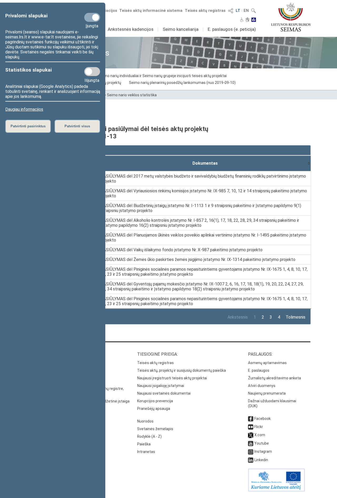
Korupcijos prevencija (155, 401)
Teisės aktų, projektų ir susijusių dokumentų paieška (181, 370)
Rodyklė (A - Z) (149, 436)
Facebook (262, 418)
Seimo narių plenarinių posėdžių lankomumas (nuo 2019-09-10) (182, 83)
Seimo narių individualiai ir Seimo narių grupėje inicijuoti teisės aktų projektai (163, 76)
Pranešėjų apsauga (153, 408)
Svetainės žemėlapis (155, 429)
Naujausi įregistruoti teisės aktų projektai (172, 378)
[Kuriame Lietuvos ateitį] (276, 490)
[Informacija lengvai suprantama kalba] (253, 20)
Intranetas (146, 452)
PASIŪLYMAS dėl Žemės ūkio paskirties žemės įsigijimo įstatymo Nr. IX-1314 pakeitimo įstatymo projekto (198, 259)
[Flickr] (250, 427)
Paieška (144, 444)
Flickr (258, 427)
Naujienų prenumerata (267, 393)
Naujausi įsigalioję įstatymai (160, 386)
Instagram (263, 451)
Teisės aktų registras (205, 10)
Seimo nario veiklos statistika (132, 95)
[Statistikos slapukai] (92, 71)
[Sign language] (247, 20)
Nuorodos (145, 421)
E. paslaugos (258, 370)
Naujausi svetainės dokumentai (164, 393)
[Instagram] (250, 451)
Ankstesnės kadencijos (130, 29)
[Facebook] (250, 418)
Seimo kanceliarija (181, 29)
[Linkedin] (250, 460)
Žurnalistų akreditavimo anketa (274, 378)
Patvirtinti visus (77, 126)
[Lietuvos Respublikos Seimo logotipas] (291, 17)
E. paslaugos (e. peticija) (232, 29)
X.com (259, 435)
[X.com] (250, 435)
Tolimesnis (295, 317)
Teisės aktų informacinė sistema (150, 10)
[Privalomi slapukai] (92, 17)
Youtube (261, 443)
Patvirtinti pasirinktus (28, 126)
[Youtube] (250, 443)
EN (246, 10)
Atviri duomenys (261, 386)
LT (238, 10)
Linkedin (261, 460)
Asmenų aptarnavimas (267, 363)
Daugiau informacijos (24, 109)
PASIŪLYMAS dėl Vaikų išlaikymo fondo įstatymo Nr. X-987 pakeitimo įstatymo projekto (181, 249)
